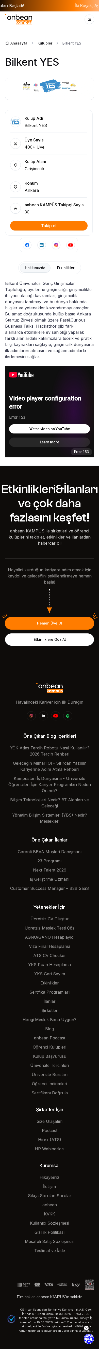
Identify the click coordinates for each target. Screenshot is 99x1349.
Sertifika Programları (49, 992)
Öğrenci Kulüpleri (49, 1047)
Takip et (49, 225)
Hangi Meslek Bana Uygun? (49, 1019)
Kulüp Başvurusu (49, 1056)
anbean (49, 1204)
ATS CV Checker (49, 955)
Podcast (49, 1130)
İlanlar (50, 1001)
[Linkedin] (43, 715)
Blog (49, 1028)
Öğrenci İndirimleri (49, 1083)
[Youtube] (55, 715)
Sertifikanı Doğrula (49, 1092)
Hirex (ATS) (49, 1139)
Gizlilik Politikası (49, 1232)
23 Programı (49, 860)
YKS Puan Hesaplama (49, 964)
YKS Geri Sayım (49, 973)
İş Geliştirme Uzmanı (49, 879)
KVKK (49, 1213)
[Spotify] (67, 715)
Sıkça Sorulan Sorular (49, 1195)
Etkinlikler (49, 982)
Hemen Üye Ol (49, 623)
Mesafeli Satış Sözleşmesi (49, 1241)
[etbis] (89, 1284)
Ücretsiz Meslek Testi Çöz (50, 928)
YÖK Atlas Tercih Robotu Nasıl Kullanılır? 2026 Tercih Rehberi (49, 751)
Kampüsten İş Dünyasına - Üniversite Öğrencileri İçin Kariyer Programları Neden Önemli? (49, 784)
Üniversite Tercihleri (49, 1065)
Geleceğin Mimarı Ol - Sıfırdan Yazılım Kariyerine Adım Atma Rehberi (49, 766)
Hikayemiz (49, 1177)
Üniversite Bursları (50, 1074)
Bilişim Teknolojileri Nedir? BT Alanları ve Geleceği (49, 802)
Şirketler (50, 1010)
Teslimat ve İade (49, 1250)
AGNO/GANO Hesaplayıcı (49, 937)
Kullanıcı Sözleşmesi (49, 1223)
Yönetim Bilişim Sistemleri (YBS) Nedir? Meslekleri (49, 818)
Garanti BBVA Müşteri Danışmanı (49, 851)
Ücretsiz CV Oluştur (49, 918)
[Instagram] (31, 715)
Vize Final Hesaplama (49, 946)
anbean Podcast (49, 1037)
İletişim (49, 1186)
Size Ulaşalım (49, 1121)
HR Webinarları (49, 1148)
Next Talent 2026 (49, 870)
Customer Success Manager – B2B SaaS (49, 888)
